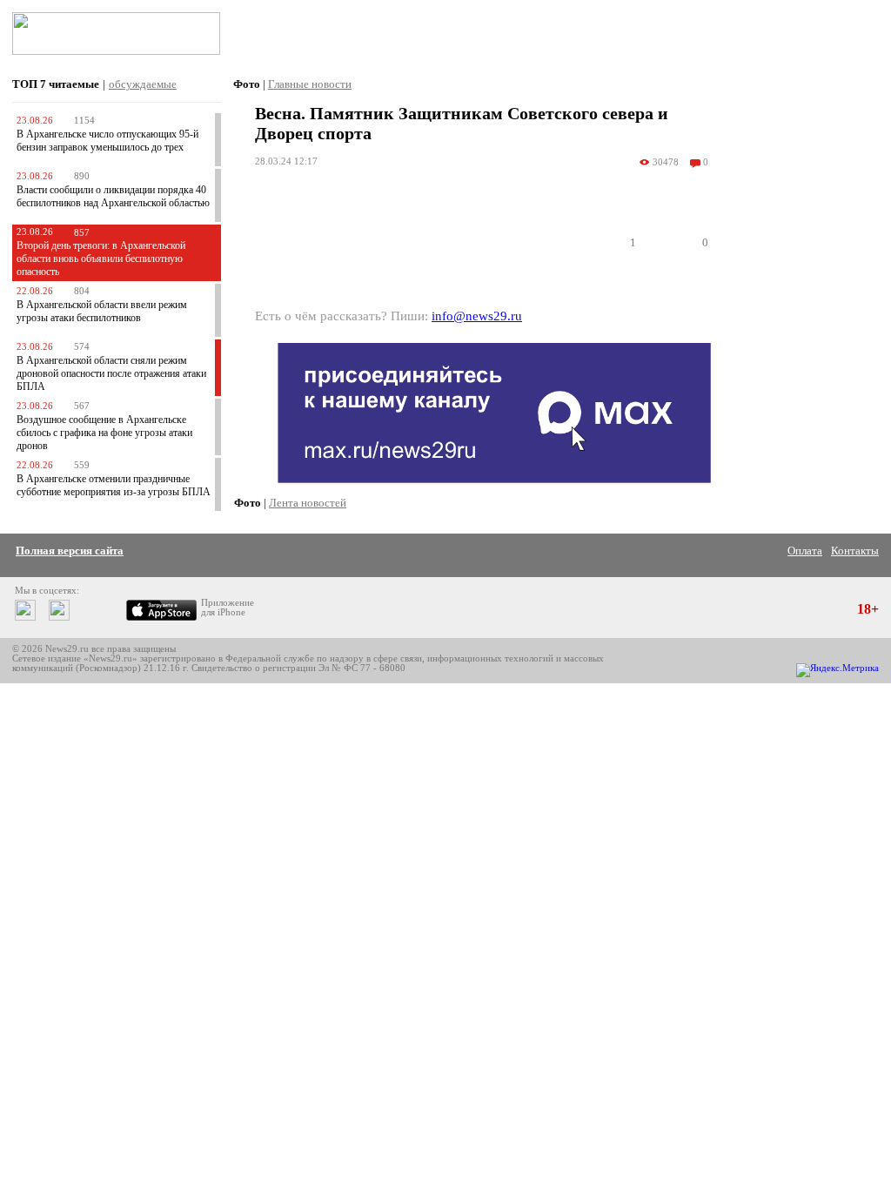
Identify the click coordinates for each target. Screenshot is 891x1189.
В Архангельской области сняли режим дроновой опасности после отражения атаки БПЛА (111, 373)
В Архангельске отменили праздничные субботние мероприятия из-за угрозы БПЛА (114, 485)
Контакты (855, 550)
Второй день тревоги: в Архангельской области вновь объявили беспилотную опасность (101, 258)
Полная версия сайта (70, 550)
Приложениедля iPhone (227, 607)
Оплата (804, 550)
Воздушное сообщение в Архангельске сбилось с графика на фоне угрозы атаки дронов (104, 432)
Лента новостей (307, 502)
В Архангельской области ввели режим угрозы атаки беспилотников (102, 311)
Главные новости (310, 84)
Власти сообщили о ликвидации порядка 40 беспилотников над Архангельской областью (113, 196)
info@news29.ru (477, 316)
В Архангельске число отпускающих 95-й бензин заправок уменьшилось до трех (107, 140)
